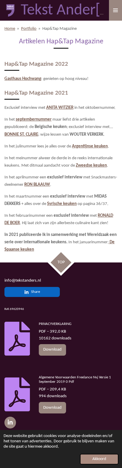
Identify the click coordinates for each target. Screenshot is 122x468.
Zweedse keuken (91, 165)
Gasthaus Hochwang (22, 79)
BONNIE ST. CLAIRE (21, 134)
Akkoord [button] (99, 459)
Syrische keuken (62, 204)
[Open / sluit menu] (115, 10)
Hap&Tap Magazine (59, 29)
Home (9, 29)
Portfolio (28, 29)
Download (52, 349)
